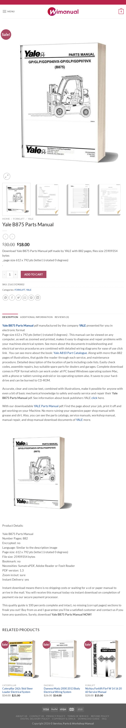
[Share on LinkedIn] (38, 298)
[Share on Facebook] (12, 298)
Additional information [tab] (36, 317)
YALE (30, 218)
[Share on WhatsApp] (5, 298)
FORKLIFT (18, 218)
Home (6, 218)
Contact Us (37, 716)
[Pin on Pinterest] (31, 298)
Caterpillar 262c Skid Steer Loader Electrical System (17, 690)
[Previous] (8, 102)
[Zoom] (6, 176)
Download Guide (89, 718)
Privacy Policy (55, 716)
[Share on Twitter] (18, 298)
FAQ (104, 718)
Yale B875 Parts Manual (17, 325)
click (94, 398)
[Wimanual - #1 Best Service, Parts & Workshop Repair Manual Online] (63, 11)
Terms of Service (78, 716)
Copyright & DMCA (63, 718)
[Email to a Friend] (25, 298)
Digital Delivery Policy (35, 718)
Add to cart (33, 274)
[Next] (117, 102)
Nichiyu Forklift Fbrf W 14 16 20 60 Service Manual (103, 690)
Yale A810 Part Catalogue (70, 353)
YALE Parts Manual (46, 406)
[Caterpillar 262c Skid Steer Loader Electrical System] (21, 659)
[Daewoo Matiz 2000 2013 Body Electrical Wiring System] (63, 659)
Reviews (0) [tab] (62, 317)
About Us (21, 716)
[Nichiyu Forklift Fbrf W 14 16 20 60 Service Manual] (104, 659)
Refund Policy (100, 716)
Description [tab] (10, 317)
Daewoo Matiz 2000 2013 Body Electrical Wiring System (62, 690)
